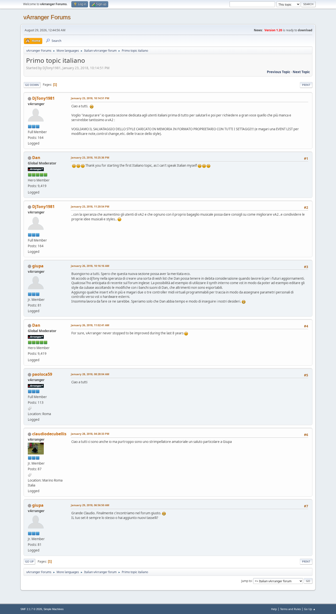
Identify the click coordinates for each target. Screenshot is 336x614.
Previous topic (278, 72)
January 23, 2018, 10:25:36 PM (90, 157)
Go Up (29, 561)
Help (274, 609)
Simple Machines (54, 609)
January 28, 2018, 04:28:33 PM (90, 434)
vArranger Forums (47, 17)
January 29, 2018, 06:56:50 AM (90, 505)
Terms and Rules (290, 609)
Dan (36, 157)
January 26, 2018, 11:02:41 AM (90, 325)
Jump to (246, 581)
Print (306, 85)
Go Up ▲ (310, 609)
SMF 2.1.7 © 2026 (31, 609)
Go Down (32, 85)
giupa (38, 266)
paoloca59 (42, 374)
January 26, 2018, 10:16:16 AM (90, 266)
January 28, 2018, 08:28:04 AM (90, 374)
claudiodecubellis (49, 433)
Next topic (301, 72)
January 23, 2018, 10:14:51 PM (90, 98)
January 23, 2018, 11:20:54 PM (90, 206)
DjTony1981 (43, 98)
